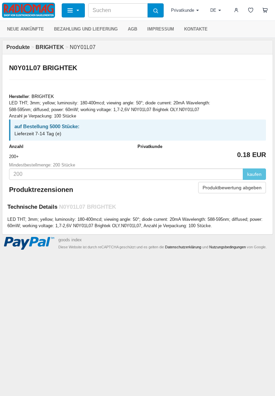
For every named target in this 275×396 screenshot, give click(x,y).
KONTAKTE (196, 29)
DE (213, 10)
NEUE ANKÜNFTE (25, 29)
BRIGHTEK (43, 96)
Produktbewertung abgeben (232, 187)
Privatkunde (182, 10)
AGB (132, 29)
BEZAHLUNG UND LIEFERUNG (86, 29)
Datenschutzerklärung (183, 247)
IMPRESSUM (160, 29)
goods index (70, 239)
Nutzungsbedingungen (227, 247)
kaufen (254, 174)
